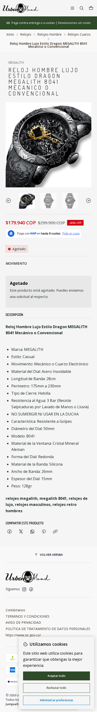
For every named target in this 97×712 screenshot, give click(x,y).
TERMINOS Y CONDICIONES (27, 616)
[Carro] (91, 8)
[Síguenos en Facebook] (31, 589)
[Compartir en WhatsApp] (32, 532)
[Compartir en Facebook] (9, 532)
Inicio (10, 34)
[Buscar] (81, 8)
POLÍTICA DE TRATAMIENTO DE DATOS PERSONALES (48, 629)
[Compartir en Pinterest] (44, 532)
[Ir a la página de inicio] (20, 8)
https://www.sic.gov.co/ (23, 635)
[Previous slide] (9, 201)
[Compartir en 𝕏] (21, 532)
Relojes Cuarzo (79, 34)
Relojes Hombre (49, 34)
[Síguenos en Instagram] (24, 589)
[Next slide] (87, 201)
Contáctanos (15, 610)
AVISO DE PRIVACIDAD (23, 622)
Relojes (25, 34)
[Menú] (72, 8)
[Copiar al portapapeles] (55, 532)
